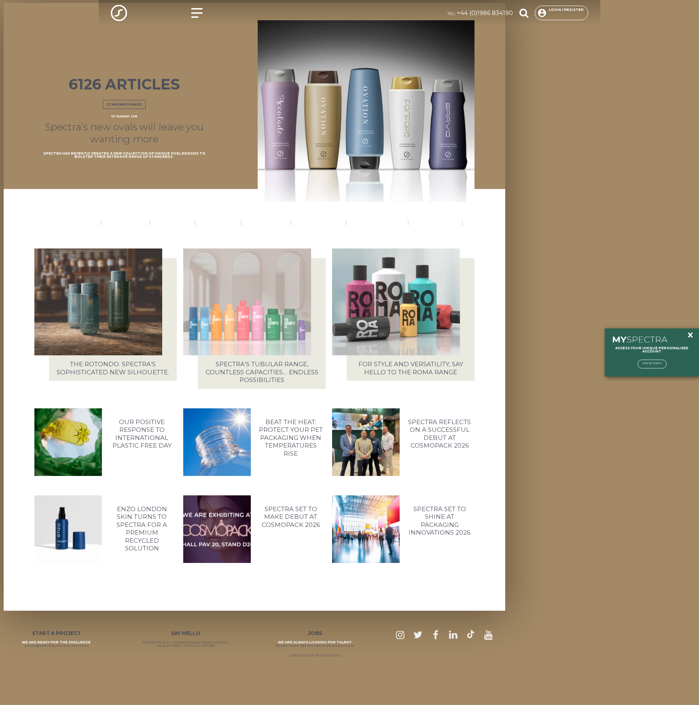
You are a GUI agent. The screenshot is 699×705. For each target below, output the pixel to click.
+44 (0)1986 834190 (485, 13)
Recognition (266, 222)
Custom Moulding (67, 222)
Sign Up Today (652, 363)
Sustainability (435, 222)
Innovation (218, 222)
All (473, 222)
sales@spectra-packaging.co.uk (56, 645)
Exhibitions (172, 222)
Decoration (125, 222)
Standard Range (124, 104)
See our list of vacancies (315, 655)
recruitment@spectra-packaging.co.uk (314, 645)
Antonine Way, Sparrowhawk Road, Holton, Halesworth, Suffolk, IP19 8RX (185, 644)
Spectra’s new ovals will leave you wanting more (124, 133)
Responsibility (319, 222)
